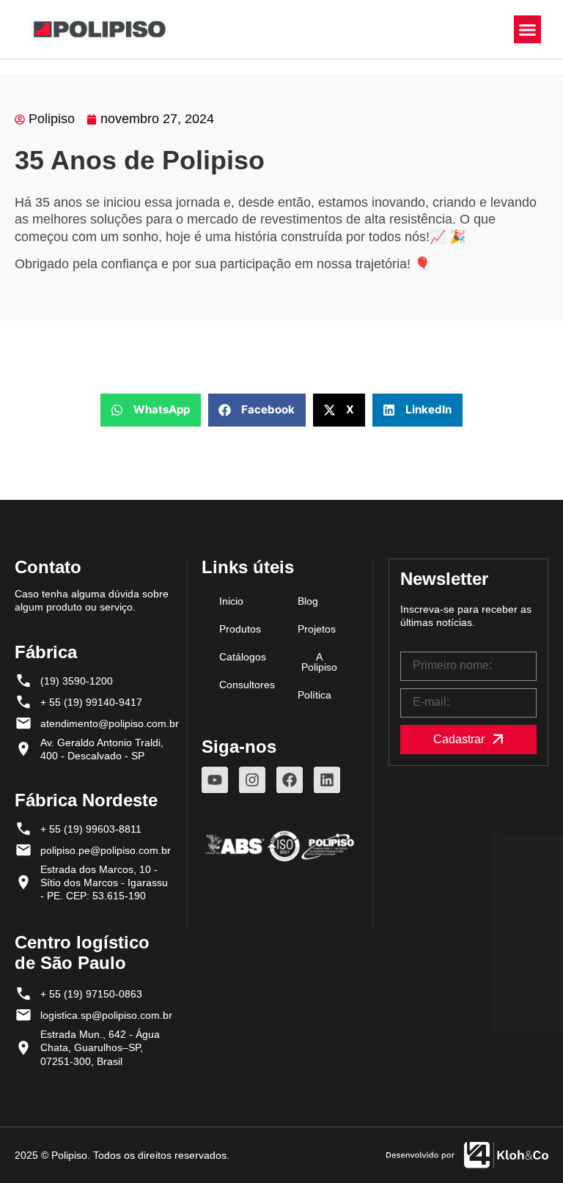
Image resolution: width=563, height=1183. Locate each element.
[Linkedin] (327, 780)
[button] (528, 29)
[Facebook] (289, 780)
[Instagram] (252, 780)
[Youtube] (215, 780)
